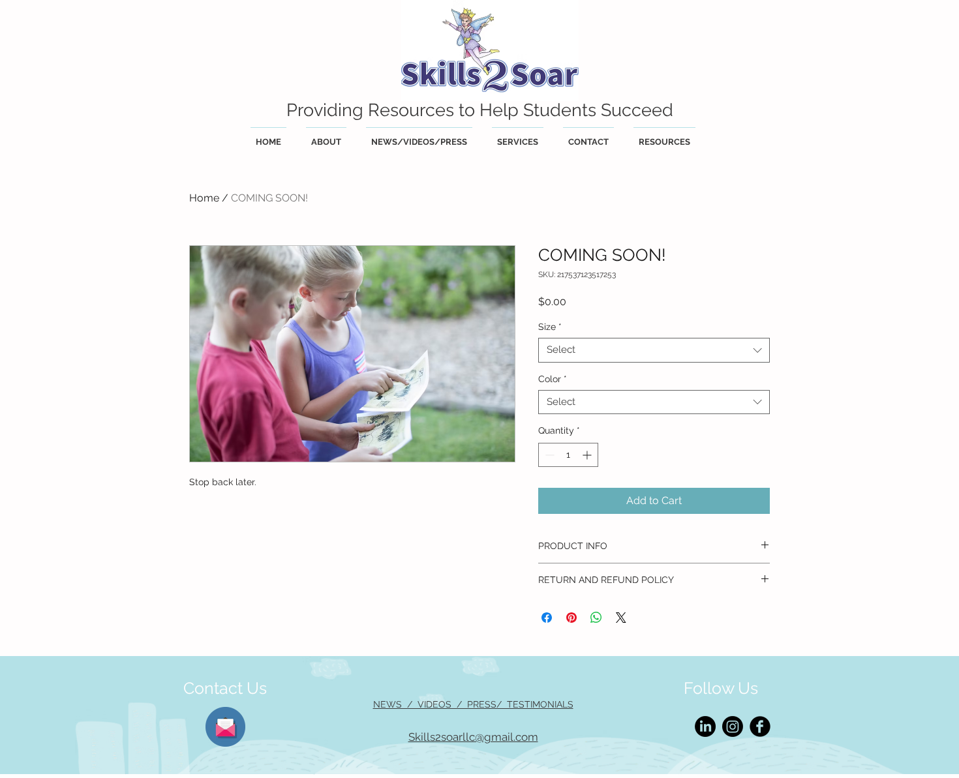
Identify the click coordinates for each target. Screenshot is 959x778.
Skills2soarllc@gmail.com (473, 736)
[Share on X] (621, 617)
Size (550, 327)
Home (204, 198)
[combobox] (654, 350)
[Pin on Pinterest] (571, 617)
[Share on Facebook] (547, 617)
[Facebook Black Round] (760, 726)
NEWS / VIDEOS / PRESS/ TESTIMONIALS (473, 704)
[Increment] (588, 454)
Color (552, 379)
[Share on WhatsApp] (596, 617)
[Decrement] (548, 454)
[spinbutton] (568, 454)
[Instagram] (732, 726)
